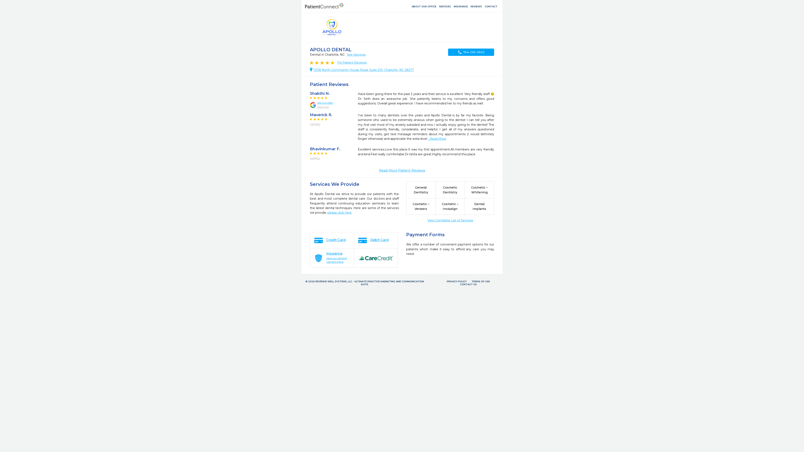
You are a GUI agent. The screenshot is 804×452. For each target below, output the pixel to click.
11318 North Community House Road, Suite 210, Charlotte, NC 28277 (363, 70)
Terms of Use (481, 281)
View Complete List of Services (450, 220)
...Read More (437, 139)
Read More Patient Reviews (402, 170)
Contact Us (468, 284)
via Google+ (325, 102)
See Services (356, 54)
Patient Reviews (352, 62)
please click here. (339, 212)
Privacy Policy (457, 281)
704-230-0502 (471, 52)
